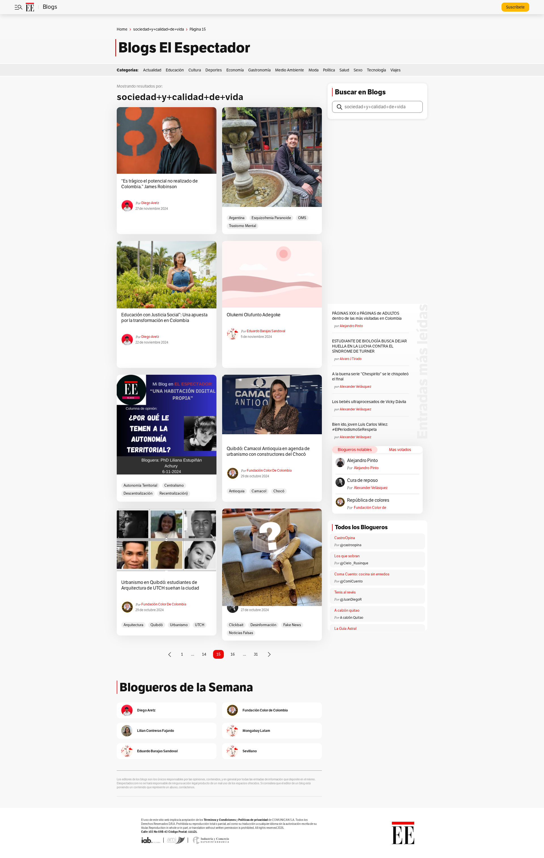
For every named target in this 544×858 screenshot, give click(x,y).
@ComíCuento (351, 581)
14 (204, 654)
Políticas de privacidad (253, 820)
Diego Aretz (150, 203)
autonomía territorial (140, 485)
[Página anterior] (169, 654)
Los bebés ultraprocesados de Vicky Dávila (370, 401)
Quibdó (156, 625)
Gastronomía (259, 70)
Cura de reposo (362, 480)
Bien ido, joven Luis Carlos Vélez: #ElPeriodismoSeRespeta (360, 427)
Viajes (395, 70)
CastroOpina (344, 538)
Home (122, 29)
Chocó (278, 491)
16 (233, 654)
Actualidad (152, 70)
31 (256, 654)
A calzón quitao (347, 610)
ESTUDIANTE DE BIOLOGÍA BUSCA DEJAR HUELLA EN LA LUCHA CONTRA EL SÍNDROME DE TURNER (369, 346)
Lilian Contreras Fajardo (155, 730)
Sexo (358, 70)
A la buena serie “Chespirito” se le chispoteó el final (370, 377)
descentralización (138, 493)
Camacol (259, 491)
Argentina (237, 218)
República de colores (368, 500)
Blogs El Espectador (184, 47)
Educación (175, 70)
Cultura (194, 70)
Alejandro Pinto (351, 326)
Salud (344, 70)
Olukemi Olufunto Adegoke (253, 315)
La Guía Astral (345, 628)
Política (329, 70)
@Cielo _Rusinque (354, 563)
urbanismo (179, 625)
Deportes (213, 70)
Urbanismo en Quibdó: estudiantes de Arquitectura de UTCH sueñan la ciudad (160, 585)
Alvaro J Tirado (351, 359)
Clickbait (236, 625)
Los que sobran (347, 556)
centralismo (174, 485)
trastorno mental (242, 226)
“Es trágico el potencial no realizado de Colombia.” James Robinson (159, 184)
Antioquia (237, 491)
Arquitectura (133, 625)
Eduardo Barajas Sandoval (266, 331)
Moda (313, 70)
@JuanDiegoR (351, 599)
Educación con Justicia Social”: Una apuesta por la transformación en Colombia (164, 317)
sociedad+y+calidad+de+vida (158, 29)
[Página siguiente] (269, 654)
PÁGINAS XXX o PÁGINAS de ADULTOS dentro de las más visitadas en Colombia (366, 316)
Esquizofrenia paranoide (271, 218)
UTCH (199, 625)
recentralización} (174, 493)
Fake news (292, 625)
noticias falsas (241, 633)
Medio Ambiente (289, 70)
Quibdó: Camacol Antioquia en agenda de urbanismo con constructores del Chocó (268, 451)
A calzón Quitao (351, 618)
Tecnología (376, 70)
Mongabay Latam (256, 730)
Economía (235, 70)
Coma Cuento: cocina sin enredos (361, 574)
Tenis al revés (345, 592)
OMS (302, 218)
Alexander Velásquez (355, 387)
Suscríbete (515, 7)
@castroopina (350, 545)
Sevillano (250, 751)
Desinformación (263, 625)
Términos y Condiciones (220, 820)
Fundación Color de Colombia (269, 471)
